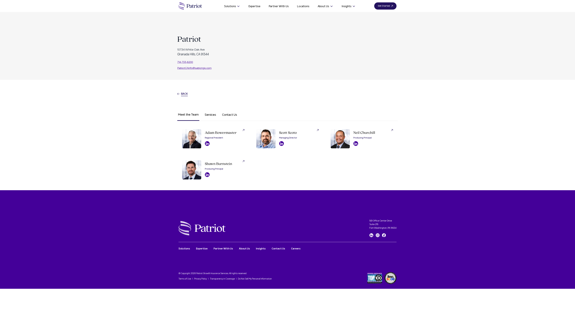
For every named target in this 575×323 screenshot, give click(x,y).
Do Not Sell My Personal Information (255, 278)
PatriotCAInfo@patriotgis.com (194, 68)
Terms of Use (184, 278)
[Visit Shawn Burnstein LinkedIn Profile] (207, 174)
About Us (323, 6)
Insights (346, 6)
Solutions (230, 6)
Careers (296, 248)
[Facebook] (384, 235)
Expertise (254, 6)
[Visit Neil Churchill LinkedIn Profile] (355, 143)
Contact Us (229, 115)
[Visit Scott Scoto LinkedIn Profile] (281, 143)
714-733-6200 (185, 62)
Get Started (384, 5)
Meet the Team (188, 115)
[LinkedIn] (371, 235)
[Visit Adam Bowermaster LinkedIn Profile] (207, 143)
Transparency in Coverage (222, 278)
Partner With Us (279, 6)
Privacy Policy (200, 278)
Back (184, 94)
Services (210, 115)
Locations (303, 6)
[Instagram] (378, 235)
